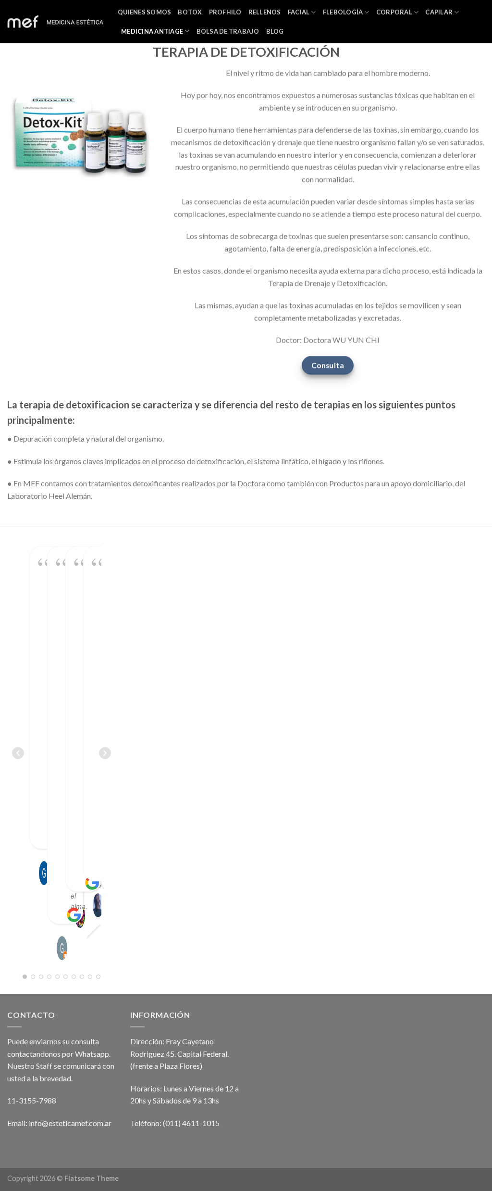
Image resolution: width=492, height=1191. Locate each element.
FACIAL (299, 12)
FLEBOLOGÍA (343, 12)
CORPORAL (394, 12)
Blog (275, 31)
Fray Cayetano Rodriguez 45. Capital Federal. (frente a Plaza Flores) (179, 1053)
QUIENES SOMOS (144, 12)
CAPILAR (439, 12)
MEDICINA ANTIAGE (152, 31)
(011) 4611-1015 (191, 1123)
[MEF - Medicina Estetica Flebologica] (55, 21)
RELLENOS (264, 12)
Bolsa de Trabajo (228, 31)
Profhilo (225, 12)
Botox (190, 12)
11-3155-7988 (31, 1100)
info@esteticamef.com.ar (70, 1123)
